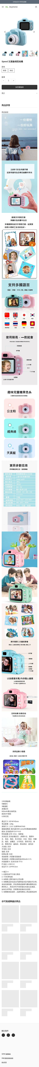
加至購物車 (19, 87)
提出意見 (4, 1062)
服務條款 (8, 1054)
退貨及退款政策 (8, 1058)
